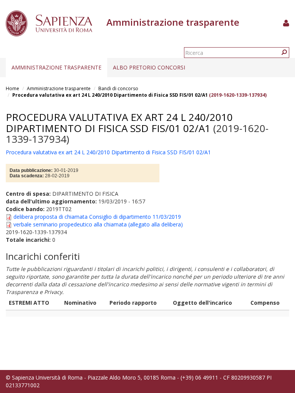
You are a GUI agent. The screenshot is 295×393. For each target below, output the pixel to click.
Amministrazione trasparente (56, 67)
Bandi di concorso (118, 88)
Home (12, 88)
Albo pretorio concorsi (149, 67)
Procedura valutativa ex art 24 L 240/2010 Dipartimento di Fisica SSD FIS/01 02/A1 (110, 95)
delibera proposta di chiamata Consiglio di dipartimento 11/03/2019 (97, 216)
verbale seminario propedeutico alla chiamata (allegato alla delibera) (98, 224)
